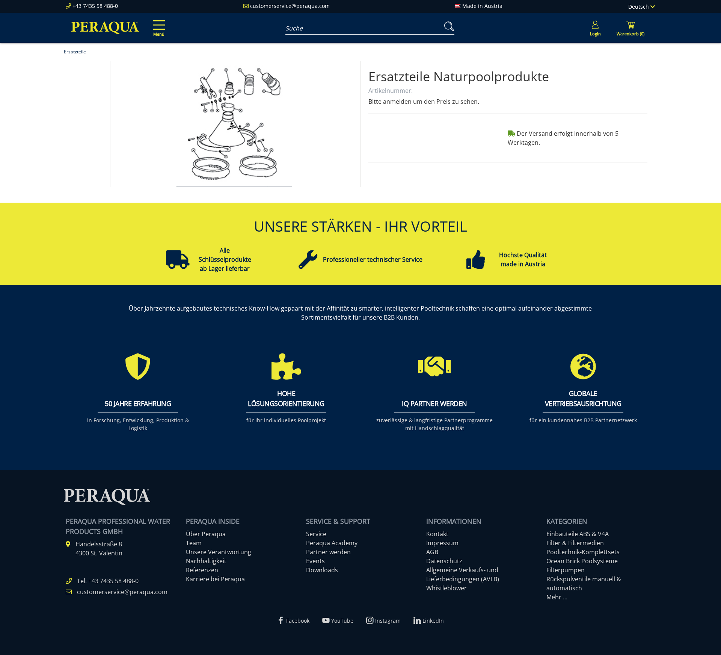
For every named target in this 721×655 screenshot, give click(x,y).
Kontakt (437, 534)
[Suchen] (447, 26)
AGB (432, 552)
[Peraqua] (105, 28)
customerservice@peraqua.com (290, 5)
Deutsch (639, 6)
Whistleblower (446, 588)
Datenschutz (444, 561)
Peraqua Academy (331, 543)
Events (315, 561)
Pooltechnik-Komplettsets (583, 552)
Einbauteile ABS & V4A (577, 534)
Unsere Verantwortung (218, 552)
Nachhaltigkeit (206, 561)
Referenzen (202, 570)
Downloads (322, 570)
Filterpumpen (565, 570)
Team (194, 543)
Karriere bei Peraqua (215, 579)
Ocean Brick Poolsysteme (582, 561)
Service (316, 534)
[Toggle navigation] (158, 23)
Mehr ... (556, 597)
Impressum (442, 543)
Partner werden (328, 552)
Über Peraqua (206, 534)
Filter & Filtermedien (575, 543)
